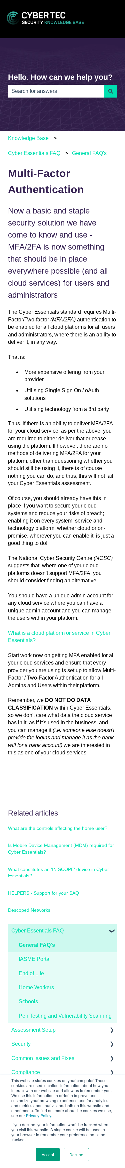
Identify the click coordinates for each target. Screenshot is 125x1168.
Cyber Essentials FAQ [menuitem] (37, 930)
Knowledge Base (28, 138)
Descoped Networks (29, 910)
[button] (111, 931)
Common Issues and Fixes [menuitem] (42, 1058)
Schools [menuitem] (28, 1001)
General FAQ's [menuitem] (37, 945)
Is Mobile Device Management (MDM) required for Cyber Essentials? (61, 849)
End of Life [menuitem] (31, 973)
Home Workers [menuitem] (36, 987)
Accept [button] (48, 1154)
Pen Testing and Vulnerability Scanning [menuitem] (65, 1016)
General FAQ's (89, 153)
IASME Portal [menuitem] (35, 959)
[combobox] (56, 91)
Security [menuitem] (21, 1044)
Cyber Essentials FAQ (34, 153)
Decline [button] (76, 1154)
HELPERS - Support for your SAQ (43, 893)
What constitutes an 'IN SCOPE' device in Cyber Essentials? (58, 873)
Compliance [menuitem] (25, 1072)
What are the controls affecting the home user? (57, 828)
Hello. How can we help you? (60, 77)
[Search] (110, 91)
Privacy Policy (38, 1115)
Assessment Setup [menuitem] (33, 1030)
